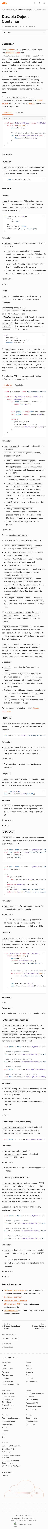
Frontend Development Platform (11, 1456)
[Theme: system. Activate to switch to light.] (39, 3)
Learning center (32, 1421)
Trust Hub (30, 1396)
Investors (29, 1372)
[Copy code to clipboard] (43, 122)
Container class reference (15, 1290)
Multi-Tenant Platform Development (10, 1462)
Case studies (7, 1424)
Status (4, 1427)
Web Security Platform (11, 1466)
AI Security (6, 1452)
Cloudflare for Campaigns (7, 1401)
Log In (4, 1475)
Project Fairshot (8, 1405)
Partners (5, 1372)
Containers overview (13, 1297)
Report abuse (31, 1409)
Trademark (32, 1520)
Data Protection (32, 1400)
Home (4, 10)
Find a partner (7, 1375)
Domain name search (10, 1384)
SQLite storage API (12, 1304)
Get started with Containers (15, 1300)
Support (5, 1431)
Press (28, 1375)
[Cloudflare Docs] (4, 3)
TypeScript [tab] (19, 112)
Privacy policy (17, 1518)
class (13, 53)
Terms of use (21, 1520)
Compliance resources (35, 1393)
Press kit (29, 1378)
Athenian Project (8, 1396)
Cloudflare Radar (8, 1421)
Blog (3, 1437)
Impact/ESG (6, 1408)
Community (30, 1424)
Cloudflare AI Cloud (9, 1449)
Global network (32, 1381)
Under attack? (7, 1381)
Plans (4, 1366)
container (10, 50)
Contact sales (7, 1369)
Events (4, 1434)
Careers (29, 1369)
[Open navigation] (44, 3)
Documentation (32, 1418)
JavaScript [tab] (8, 112)
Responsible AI (32, 1403)
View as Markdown (28, 27)
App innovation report (10, 1418)
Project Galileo (8, 1393)
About (28, 1366)
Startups (5, 1378)
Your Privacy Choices (25, 1524)
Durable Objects (12, 10)
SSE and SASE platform (11, 1446)
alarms (31, 103)
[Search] (35, 3)
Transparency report (34, 1406)
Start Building (7, 1472)
